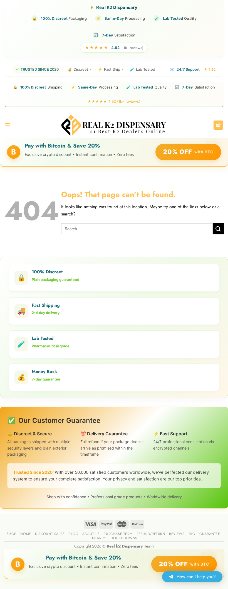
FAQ (192, 533)
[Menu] (7, 125)
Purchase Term (118, 533)
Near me (100, 538)
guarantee (209, 533)
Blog (73, 533)
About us (91, 533)
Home (25, 533)
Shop (11, 533)
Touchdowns (124, 538)
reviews (176, 533)
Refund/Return (151, 533)
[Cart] (219, 125)
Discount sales (50, 533)
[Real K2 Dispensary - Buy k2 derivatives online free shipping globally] (114, 125)
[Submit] (218, 228)
